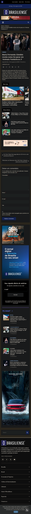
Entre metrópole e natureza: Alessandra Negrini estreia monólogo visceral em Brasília (19, 364)
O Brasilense (23, 62)
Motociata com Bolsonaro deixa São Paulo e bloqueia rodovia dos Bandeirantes (14, 161)
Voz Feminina (13, 337)
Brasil (11, 315)
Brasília (3, 467)
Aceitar (16, 511)
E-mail (4, 199)
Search (27, 432)
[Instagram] (2, 459)
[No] (29, 509)
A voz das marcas (14, 327)
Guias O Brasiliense (6, 491)
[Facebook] (6, 459)
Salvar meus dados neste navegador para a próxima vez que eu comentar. (15, 214)
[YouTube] (14, 459)
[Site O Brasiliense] (18, 67)
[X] (10, 459)
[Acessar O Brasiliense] (15, 143)
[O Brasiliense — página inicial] (13, 443)
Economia (12, 348)
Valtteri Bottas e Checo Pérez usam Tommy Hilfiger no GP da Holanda (18, 330)
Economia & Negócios (7, 477)
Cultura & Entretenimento (8, 482)
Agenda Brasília (14, 360)
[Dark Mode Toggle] (27, 510)
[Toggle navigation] (3, 22)
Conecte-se (4, 501)
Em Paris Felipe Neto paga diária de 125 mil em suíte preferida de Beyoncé (16, 155)
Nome (4, 192)
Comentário (5, 175)
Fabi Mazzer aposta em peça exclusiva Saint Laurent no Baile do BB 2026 (18, 341)
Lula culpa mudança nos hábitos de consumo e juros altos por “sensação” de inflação (18, 352)
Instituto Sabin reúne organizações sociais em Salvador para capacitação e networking (18, 319)
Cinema (4, 52)
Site (3, 205)
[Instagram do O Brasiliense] (3, 67)
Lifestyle (3, 487)
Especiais (3, 496)
